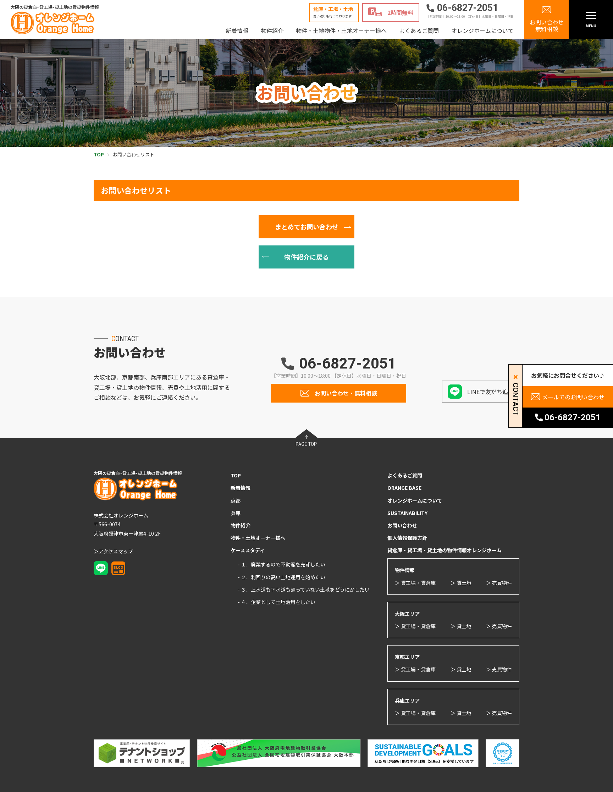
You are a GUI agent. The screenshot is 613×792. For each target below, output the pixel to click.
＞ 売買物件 (499, 582)
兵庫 (236, 512)
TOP (236, 475)
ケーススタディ (248, 550)
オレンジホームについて (482, 30)
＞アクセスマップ (113, 551)
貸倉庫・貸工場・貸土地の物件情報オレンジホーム (444, 550)
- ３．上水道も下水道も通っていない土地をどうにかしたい (304, 589)
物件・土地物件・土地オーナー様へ (341, 30)
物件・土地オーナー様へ (258, 537)
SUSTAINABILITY (407, 512)
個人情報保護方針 (407, 537)
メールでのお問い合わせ (573, 397)
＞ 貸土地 (461, 582)
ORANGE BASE (404, 487)
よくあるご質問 (419, 30)
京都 (236, 500)
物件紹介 (272, 30)
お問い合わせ (402, 525)
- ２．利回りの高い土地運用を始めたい (281, 577)
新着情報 (237, 30)
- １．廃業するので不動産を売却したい (281, 564)
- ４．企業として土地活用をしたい (276, 601)
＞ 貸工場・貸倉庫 (415, 582)
